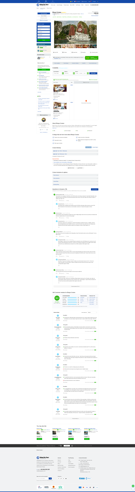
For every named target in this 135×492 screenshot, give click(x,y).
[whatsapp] (133, 486)
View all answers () (75, 286)
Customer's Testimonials (62, 467)
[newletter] (50, 478)
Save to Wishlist (43, 15)
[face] (59, 479)
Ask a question (94, 189)
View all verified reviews (92, 63)
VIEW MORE (39, 92)
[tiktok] (61, 478)
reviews (95, 58)
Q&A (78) (83, 63)
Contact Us (59, 470)
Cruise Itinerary (66, 63)
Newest (89, 312)
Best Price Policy (60, 465)
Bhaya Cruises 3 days (43, 50)
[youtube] (66, 479)
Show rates (93, 73)
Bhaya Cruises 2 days (43, 46)
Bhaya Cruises (43, 57)
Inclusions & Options (75, 63)
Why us (59, 463)
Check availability (57, 63)
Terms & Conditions (61, 468)
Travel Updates (70, 463)
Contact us (67, 445)
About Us (59, 460)
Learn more (44, 69)
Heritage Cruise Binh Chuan (89, 428)
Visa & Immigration (71, 467)
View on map (71, 167)
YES (95, 320)
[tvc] (60, 487)
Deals (90, 1)
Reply (68, 200)
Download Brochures (71, 465)
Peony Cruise (39, 428)
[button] (40, 129)
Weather (69, 461)
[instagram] (63, 479)
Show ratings (65, 320)
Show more (56, 99)
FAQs (69, 460)
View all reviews (75, 418)
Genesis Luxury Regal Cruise (74, 428)
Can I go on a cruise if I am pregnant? (44, 101)
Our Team (59, 461)
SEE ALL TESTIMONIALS (43, 132)
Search (43, 40)
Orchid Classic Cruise (56, 428)
